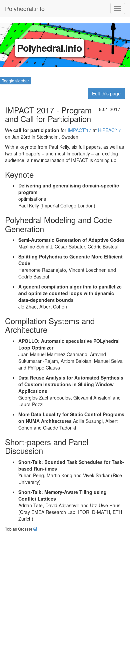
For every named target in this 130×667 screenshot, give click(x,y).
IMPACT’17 (79, 130)
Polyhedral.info (25, 7)
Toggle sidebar (15, 80)
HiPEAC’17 (109, 130)
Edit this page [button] (106, 93)
